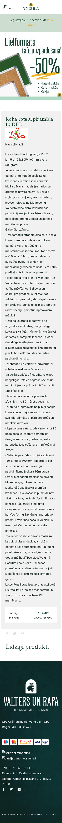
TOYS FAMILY (41, 613)
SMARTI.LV (42, 815)
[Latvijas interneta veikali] (19, 758)
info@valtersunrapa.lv (27, 773)
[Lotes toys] (16, 134)
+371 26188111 (19, 768)
